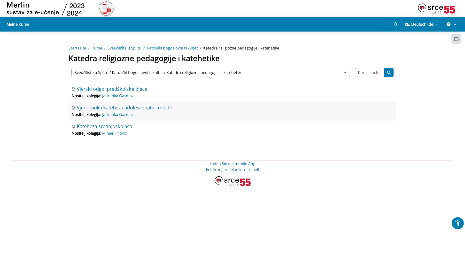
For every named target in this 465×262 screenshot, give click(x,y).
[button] (395, 24)
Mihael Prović (114, 133)
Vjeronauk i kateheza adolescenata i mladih (125, 107)
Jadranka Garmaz (117, 95)
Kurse (97, 48)
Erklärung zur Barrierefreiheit (232, 169)
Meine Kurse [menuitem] (18, 24)
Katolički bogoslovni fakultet (172, 48)
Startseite (77, 48)
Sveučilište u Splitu (124, 48)
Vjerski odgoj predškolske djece (112, 89)
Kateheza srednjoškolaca (104, 126)
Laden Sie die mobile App (233, 163)
